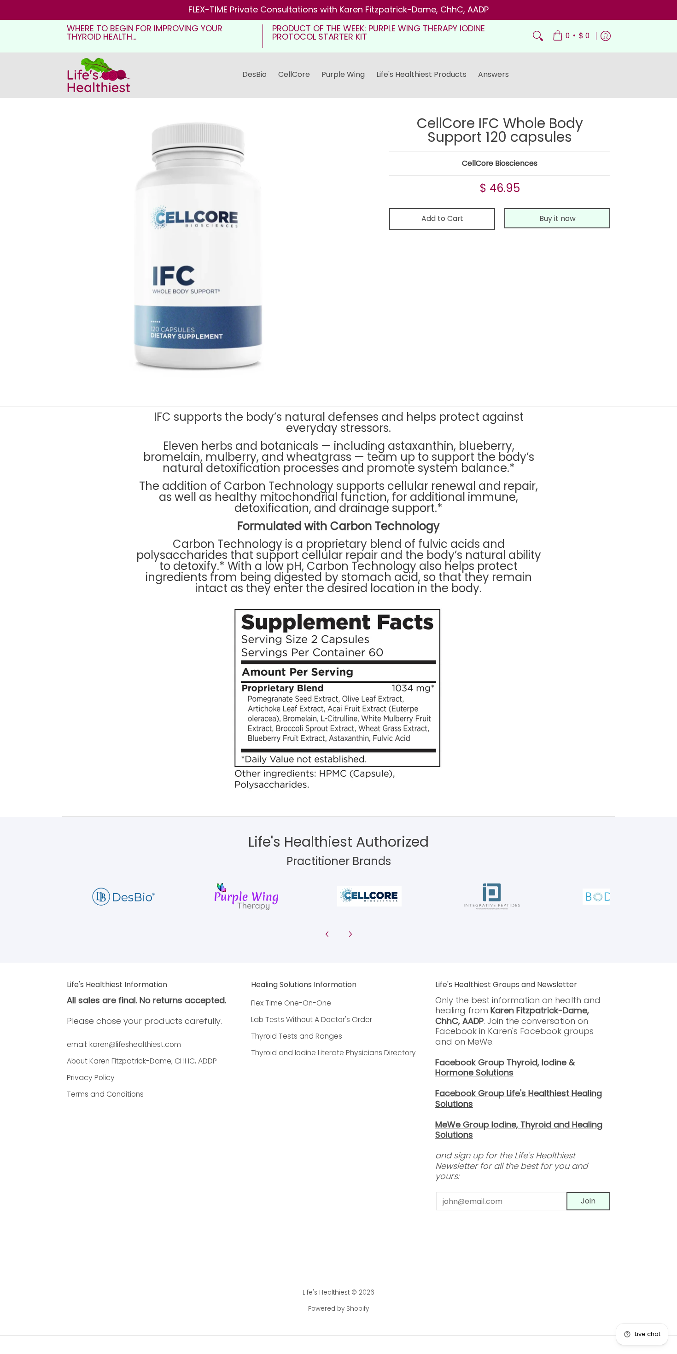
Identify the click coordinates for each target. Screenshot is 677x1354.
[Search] (538, 36)
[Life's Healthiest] (99, 75)
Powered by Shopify (338, 1308)
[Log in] (605, 36)
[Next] (350, 934)
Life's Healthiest (326, 1292)
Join (588, 1201)
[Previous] (327, 934)
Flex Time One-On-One (291, 1003)
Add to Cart (442, 218)
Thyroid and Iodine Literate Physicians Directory (333, 1052)
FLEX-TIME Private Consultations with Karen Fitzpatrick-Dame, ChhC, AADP (338, 9)
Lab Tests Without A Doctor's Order (311, 1019)
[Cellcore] (369, 896)
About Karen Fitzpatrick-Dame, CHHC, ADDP (142, 1061)
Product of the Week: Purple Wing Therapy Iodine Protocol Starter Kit (378, 32)
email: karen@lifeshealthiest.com (124, 1044)
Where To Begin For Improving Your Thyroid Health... (144, 32)
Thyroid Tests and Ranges (296, 1036)
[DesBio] (124, 896)
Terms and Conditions (105, 1094)
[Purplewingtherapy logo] (246, 897)
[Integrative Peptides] (492, 896)
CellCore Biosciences (499, 163)
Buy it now (557, 218)
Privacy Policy (91, 1077)
